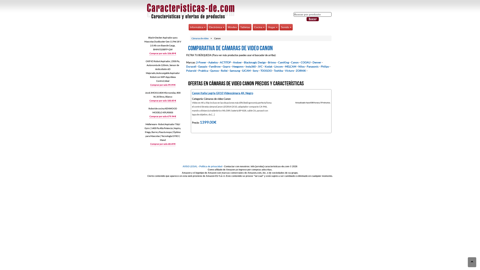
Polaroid (191, 70)
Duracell (191, 66)
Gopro (226, 66)
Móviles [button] (232, 27)
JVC (260, 66)
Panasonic (313, 66)
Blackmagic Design (255, 62)
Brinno (272, 62)
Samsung (235, 70)
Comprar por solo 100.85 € (162, 100)
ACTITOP (225, 62)
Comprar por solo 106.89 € (162, 53)
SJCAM (246, 70)
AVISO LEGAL (190, 166)
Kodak (268, 66)
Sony (255, 70)
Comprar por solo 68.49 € (163, 143)
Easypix (202, 66)
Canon (295, 62)
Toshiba (278, 70)
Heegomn (238, 66)
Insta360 (251, 66)
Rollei (224, 70)
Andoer (237, 62)
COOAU (305, 62)
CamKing (283, 62)
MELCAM (290, 66)
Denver (317, 62)
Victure (289, 70)
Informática (197, 27)
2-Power (201, 62)
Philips (325, 66)
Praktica (203, 70)
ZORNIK (301, 70)
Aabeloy (213, 62)
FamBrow (215, 66)
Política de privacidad (210, 166)
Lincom (278, 66)
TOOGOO (266, 70)
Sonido (285, 27)
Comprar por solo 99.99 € (163, 84)
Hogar (272, 27)
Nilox (301, 66)
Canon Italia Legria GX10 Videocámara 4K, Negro (222, 93)
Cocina (258, 27)
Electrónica (216, 27)
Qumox (214, 70)
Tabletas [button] (245, 27)
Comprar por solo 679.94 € (162, 116)
